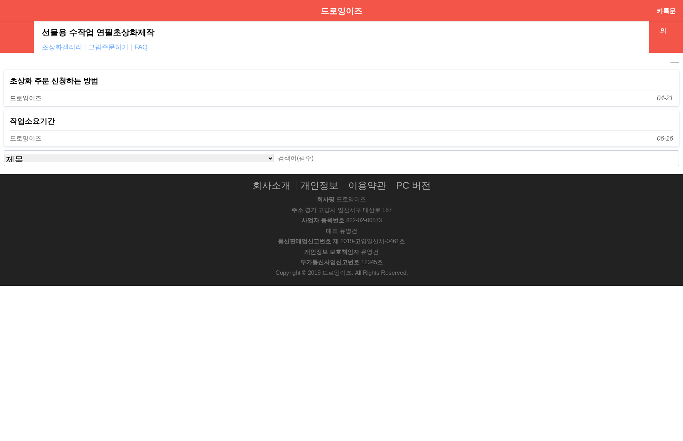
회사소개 (272, 185)
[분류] (14, 11)
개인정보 (319, 185)
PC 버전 (413, 185)
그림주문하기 (108, 47)
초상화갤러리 (62, 47)
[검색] (671, 158)
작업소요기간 (32, 121)
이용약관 (367, 185)
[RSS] (674, 62)
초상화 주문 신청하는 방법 (54, 81)
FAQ (140, 47)
